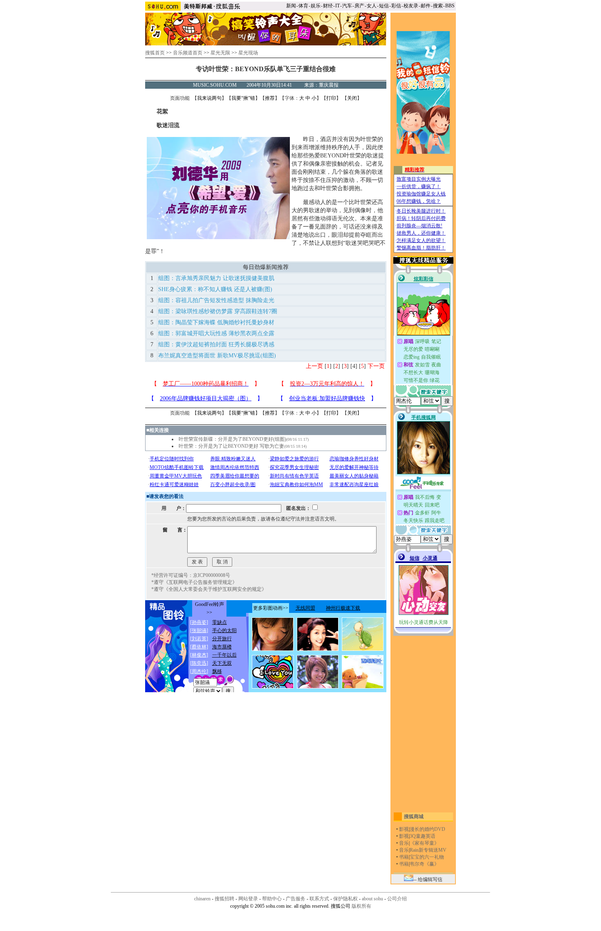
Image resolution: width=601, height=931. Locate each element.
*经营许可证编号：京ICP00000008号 (190, 575)
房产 (359, 6)
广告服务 (295, 899)
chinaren (202, 899)
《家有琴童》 (424, 843)
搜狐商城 (414, 816)
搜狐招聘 (224, 899)
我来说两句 (209, 98)
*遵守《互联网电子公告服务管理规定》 (194, 582)
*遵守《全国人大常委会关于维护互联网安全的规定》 (209, 589)
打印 (331, 98)
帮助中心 (272, 899)
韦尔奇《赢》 (424, 864)
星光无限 (220, 53)
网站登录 (248, 899)
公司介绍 (397, 899)
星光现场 (248, 53)
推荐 (270, 98)
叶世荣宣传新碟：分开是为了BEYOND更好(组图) (232, 439)
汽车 (347, 6)
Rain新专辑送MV (428, 850)
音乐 (404, 843)
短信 (384, 6)
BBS (450, 6)
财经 (328, 6)
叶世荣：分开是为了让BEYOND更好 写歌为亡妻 (231, 446)
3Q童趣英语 (422, 836)
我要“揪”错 (243, 98)
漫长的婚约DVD (427, 829)
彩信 (396, 6)
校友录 (411, 6)
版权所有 (361, 906)
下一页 (376, 366)
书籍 (404, 857)
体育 (303, 6)
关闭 (352, 98)
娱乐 (316, 6)
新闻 (291, 6)
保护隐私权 (345, 899)
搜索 (438, 6)
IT (337, 6)
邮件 (426, 6)
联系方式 (319, 899)
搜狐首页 (155, 53)
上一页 (314, 366)
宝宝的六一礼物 (427, 857)
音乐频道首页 (187, 53)
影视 (404, 829)
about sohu (372, 899)
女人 (372, 6)
